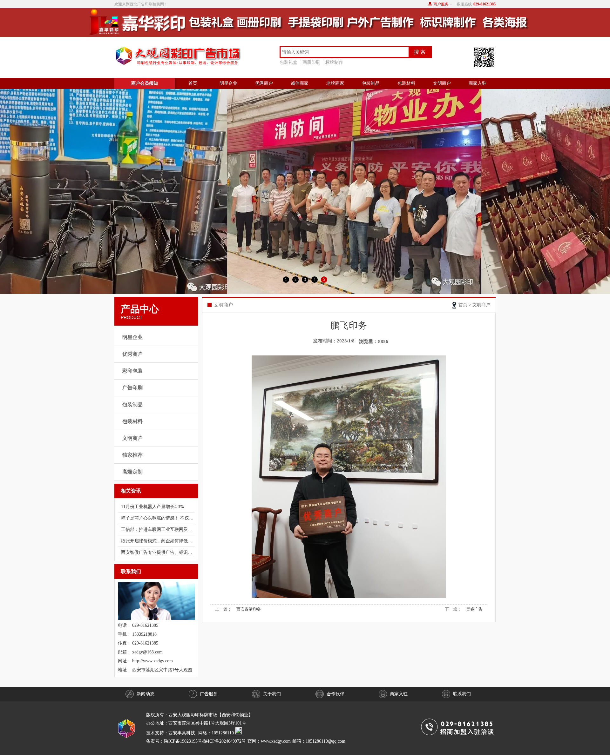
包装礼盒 (288, 62)
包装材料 (406, 83)
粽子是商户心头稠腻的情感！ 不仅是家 (158, 518)
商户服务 (441, 4)
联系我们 (462, 694)
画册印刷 (311, 62)
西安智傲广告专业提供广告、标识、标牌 (158, 552)
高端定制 (132, 471)
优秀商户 (264, 83)
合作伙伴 (335, 694)
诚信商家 (299, 83)
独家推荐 (132, 455)
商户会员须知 (144, 83)
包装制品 (371, 83)
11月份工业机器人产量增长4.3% (152, 506)
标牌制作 (334, 62)
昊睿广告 (474, 609)
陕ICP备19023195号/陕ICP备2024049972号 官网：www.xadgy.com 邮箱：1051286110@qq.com (254, 741)
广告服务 (209, 694)
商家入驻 (477, 83)
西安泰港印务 (248, 609)
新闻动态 (145, 694)
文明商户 (442, 83)
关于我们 (272, 694)
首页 (192, 83)
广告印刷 (132, 387)
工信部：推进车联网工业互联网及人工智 (158, 529)
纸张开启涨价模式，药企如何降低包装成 (158, 541)
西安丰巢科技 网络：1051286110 (201, 733)
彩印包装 (132, 371)
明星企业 (228, 83)
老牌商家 (335, 83)
